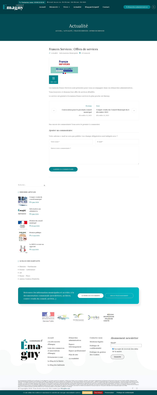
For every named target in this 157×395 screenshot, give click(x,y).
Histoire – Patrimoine (27, 266)
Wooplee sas (65, 388)
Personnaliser (109, 392)
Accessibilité (74, 358)
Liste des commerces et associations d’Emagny (56, 350)
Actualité (77, 7)
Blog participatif (92, 7)
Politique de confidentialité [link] (125, 392)
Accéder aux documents (90, 295)
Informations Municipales (68, 53)
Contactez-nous (96, 338)
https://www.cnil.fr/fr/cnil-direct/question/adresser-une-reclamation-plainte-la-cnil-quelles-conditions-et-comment (45, 386)
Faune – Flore (24, 276)
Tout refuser (98, 392)
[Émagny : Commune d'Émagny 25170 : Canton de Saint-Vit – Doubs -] (13, 7)
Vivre (65, 7)
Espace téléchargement (119, 295)
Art (20, 273)
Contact (106, 7)
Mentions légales (96, 342)
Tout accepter (87, 392)
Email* (113, 343)
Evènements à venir (55, 357)
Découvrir (53, 7)
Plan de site (73, 355)
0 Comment (86, 53)
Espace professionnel (77, 351)
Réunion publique (35, 232)
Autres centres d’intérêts (29, 279)
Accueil (42, 7)
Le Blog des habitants (56, 365)
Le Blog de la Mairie (55, 361)
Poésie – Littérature (27, 270)
